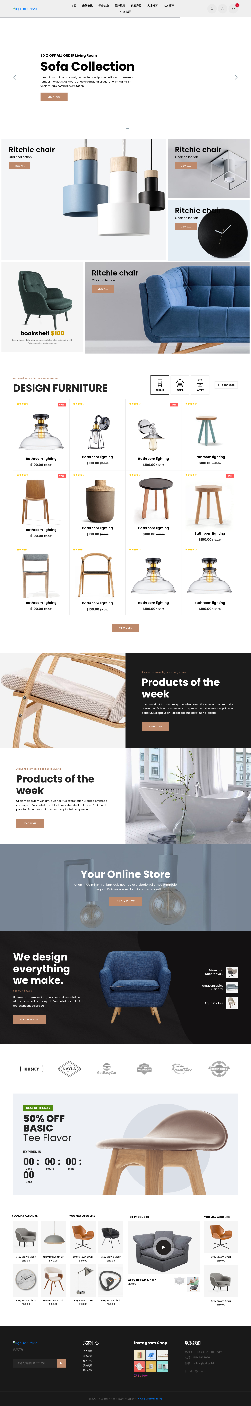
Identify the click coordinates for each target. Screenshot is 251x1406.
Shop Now (54, 96)
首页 (73, 5)
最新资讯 (87, 5)
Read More (155, 726)
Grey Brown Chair (26, 1257)
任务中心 (87, 1361)
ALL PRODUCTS (226, 385)
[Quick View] (34, 431)
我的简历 (87, 1365)
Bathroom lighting (41, 458)
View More (125, 627)
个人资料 (87, 1351)
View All (20, 165)
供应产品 (136, 5)
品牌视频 (120, 5)
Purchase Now (125, 901)
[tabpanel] (125, 77)
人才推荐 (169, 5)
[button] (119, 128)
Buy (59, 431)
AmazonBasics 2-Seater (212, 987)
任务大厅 (125, 11)
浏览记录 (87, 1356)
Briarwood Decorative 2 (214, 972)
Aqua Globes (214, 1003)
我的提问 (87, 1370)
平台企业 (103, 5)
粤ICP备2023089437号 (149, 1398)
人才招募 (152, 5)
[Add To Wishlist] (43, 431)
